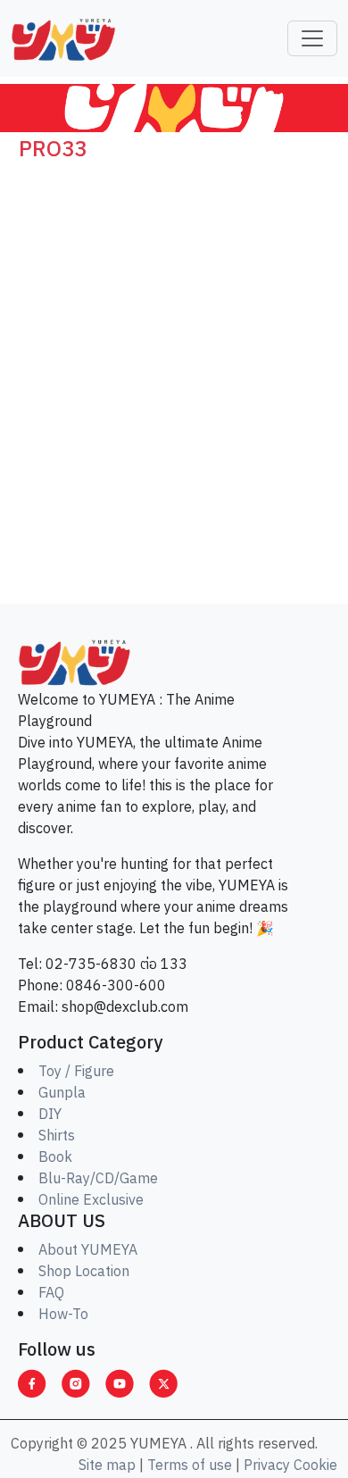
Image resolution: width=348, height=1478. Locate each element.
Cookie (315, 1466)
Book (55, 1158)
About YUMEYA (87, 1251)
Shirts (56, 1136)
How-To (63, 1315)
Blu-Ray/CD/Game (98, 1179)
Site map (107, 1466)
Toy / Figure (76, 1072)
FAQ (51, 1294)
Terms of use (189, 1466)
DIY (50, 1115)
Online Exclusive (91, 1201)
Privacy (267, 1466)
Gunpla (62, 1093)
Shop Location (83, 1272)
